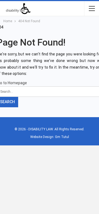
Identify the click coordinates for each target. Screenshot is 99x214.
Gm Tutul (62, 137)
